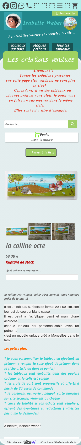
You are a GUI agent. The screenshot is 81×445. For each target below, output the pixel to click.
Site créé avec (15, 442)
